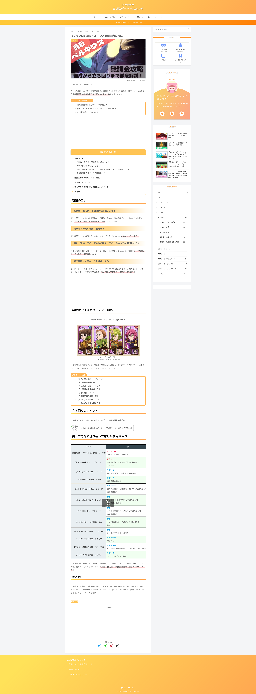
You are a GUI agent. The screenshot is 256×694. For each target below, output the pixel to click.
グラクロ (75, 602)
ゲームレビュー (172, 207)
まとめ (77, 191)
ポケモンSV (172, 254)
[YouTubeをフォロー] (172, 113)
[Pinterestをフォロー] (182, 113)
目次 (106, 151)
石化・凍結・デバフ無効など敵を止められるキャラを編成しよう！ (104, 169)
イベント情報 (172, 227)
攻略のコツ (78, 158)
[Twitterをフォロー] (162, 113)
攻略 (172, 274)
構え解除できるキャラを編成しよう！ (92, 173)
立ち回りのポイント (82, 182)
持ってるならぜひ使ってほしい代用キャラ (91, 187)
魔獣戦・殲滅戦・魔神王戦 (172, 242)
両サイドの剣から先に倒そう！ (89, 166)
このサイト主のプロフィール (80, 664)
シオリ (172, 79)
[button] (117, 646)
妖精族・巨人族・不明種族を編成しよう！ (94, 162)
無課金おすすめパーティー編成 (87, 177)
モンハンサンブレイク (172, 264)
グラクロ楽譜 (172, 232)
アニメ (172, 197)
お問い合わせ (74, 669)
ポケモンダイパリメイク (172, 259)
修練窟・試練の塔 (172, 237)
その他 (172, 192)
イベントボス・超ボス (172, 222)
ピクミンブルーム (172, 249)
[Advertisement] (108, 132)
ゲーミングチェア (172, 202)
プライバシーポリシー (78, 674)
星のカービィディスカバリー (172, 269)
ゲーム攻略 (172, 212)
